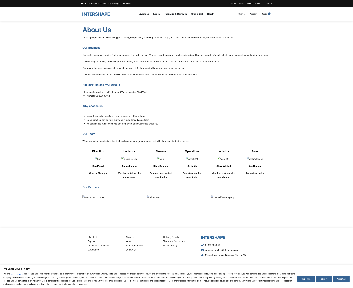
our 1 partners (17, 274)
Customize (306, 278)
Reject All (324, 278)
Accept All (341, 278)
